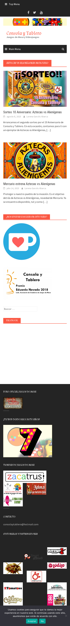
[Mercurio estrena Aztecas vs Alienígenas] (35, 160)
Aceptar (32, 621)
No (42, 621)
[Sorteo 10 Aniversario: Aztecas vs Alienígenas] (35, 88)
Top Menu (14, 4)
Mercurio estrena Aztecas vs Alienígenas (29, 184)
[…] (48, 130)
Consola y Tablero (24, 33)
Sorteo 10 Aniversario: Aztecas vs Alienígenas (32, 112)
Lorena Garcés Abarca (37, 116)
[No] (66, 615)
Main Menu (15, 49)
